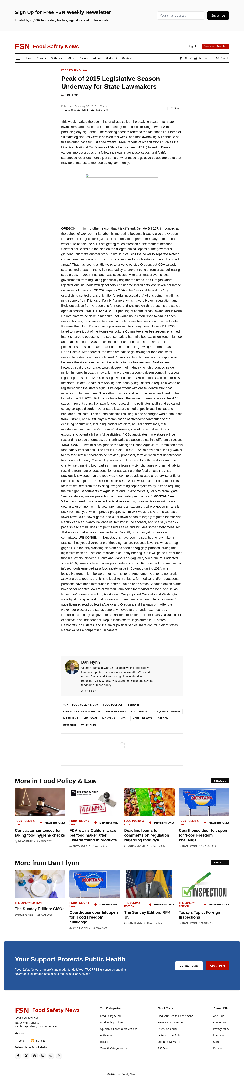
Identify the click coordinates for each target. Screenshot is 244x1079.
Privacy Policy (221, 1029)
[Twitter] (185, 58)
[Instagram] (190, 58)
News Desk (25, 841)
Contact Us (219, 1022)
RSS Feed (163, 1048)
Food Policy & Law (74, 70)
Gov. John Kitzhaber (167, 711)
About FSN (217, 965)
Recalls (104, 1041)
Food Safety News (125, 1074)
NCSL (124, 718)
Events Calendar (167, 1029)
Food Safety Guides (111, 1022)
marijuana (70, 718)
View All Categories (111, 1048)
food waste (139, 711)
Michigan (90, 718)
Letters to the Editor (169, 1035)
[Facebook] (180, 58)
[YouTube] (200, 58)
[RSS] (205, 58)
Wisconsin (88, 725)
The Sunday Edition (28, 902)
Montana (108, 718)
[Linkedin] (195, 58)
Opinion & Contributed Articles (118, 1029)
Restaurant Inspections (172, 1022)
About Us (218, 1016)
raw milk (69, 725)
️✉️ (20, 1040)
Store (216, 1041)
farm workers (116, 711)
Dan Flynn (72, 95)
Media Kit (219, 1035)
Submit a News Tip (169, 1041)
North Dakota (142, 718)
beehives (134, 704)
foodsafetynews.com (27, 1017)
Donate (217, 1048)
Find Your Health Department (175, 1016)
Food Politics (112, 704)
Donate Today (189, 965)
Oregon (163, 718)
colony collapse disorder (81, 711)
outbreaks (106, 1035)
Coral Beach (136, 846)
